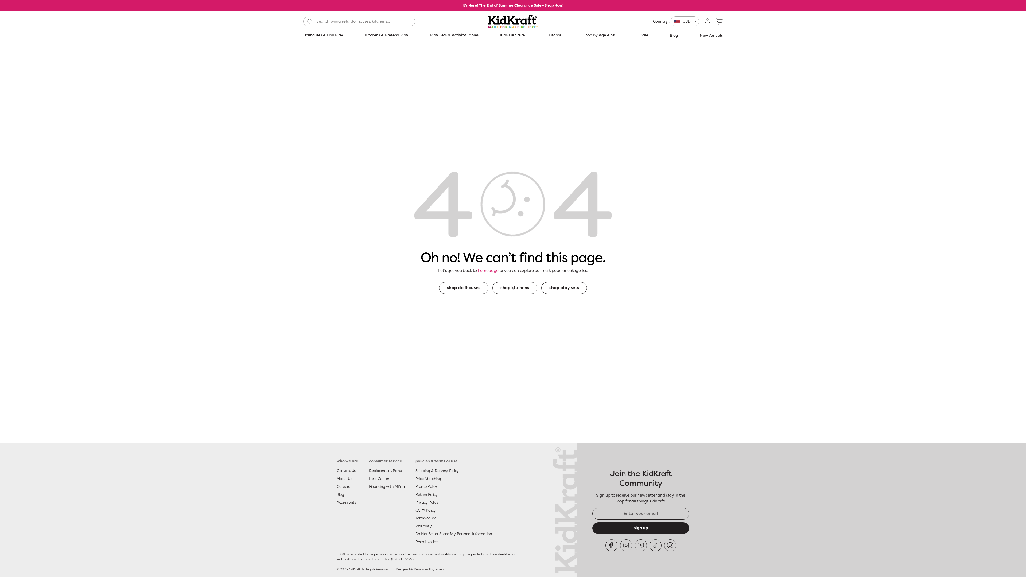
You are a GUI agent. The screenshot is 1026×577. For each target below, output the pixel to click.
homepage (488, 270)
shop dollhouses (463, 288)
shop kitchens (514, 288)
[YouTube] (641, 545)
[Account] (708, 21)
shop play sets (564, 288)
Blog (674, 35)
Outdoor (554, 35)
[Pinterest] (670, 545)
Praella (440, 569)
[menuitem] (676, 21)
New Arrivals (711, 35)
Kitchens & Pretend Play (386, 35)
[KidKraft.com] (513, 21)
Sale (644, 35)
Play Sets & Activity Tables (454, 35)
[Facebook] (611, 545)
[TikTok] (656, 545)
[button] (719, 21)
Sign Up (641, 528)
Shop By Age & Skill (601, 35)
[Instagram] (626, 545)
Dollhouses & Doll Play (323, 35)
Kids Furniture (512, 35)
